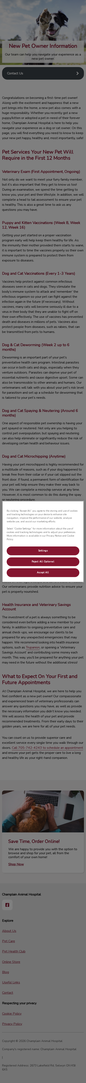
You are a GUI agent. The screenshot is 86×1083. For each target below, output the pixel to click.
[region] (43, 541)
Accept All (43, 572)
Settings (43, 550)
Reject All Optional (43, 561)
